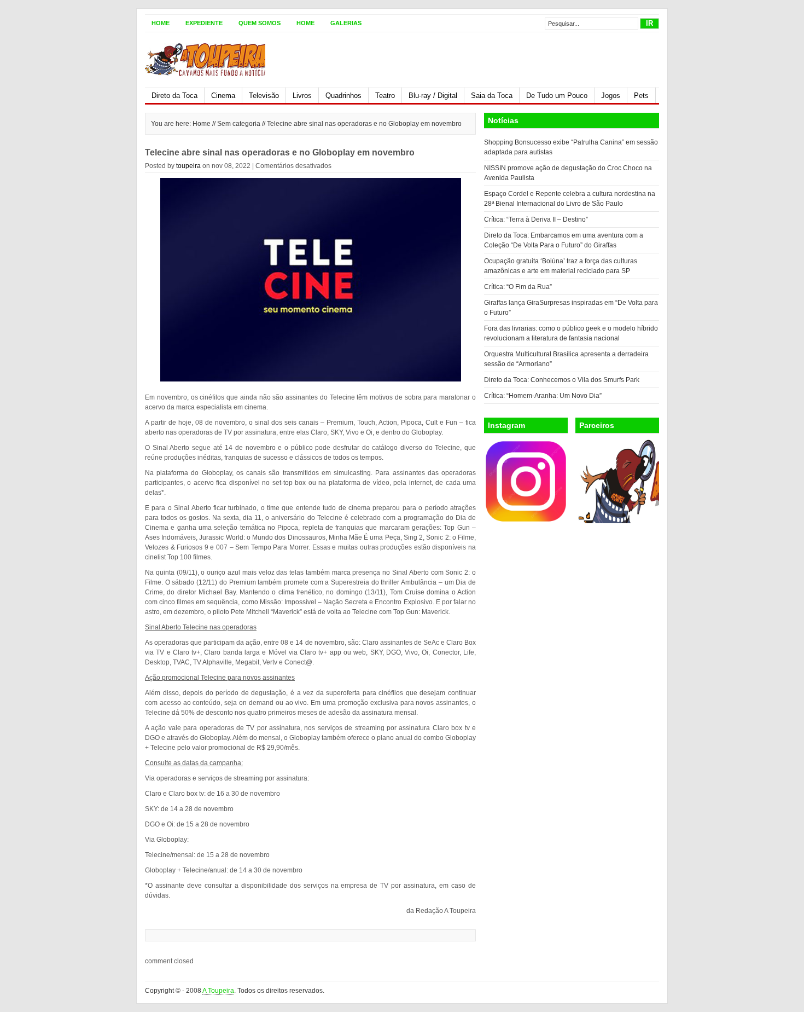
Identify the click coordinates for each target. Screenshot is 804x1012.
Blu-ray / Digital (433, 95)
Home (161, 23)
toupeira (188, 166)
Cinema (223, 95)
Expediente (204, 23)
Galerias (346, 23)
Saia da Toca (491, 95)
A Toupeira (218, 990)
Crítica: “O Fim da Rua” (518, 287)
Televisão (264, 95)
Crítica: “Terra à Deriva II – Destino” (536, 219)
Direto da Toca (174, 95)
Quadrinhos (343, 95)
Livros (302, 95)
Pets (641, 95)
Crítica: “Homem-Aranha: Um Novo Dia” (543, 396)
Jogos (610, 95)
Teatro (385, 95)
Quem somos (259, 23)
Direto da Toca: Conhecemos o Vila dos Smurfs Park (561, 380)
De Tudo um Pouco (556, 95)
